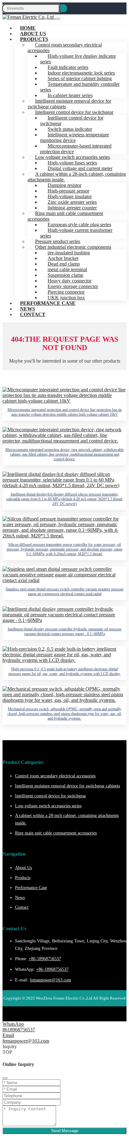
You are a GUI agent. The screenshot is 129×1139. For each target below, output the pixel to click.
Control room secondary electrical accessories (65, 47)
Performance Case (47, 303)
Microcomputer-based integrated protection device (75, 148)
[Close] (5, 1078)
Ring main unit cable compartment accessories (65, 216)
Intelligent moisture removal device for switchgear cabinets (69, 103)
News (20, 897)
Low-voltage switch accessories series (48, 806)
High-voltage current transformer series (76, 232)
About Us (23, 867)
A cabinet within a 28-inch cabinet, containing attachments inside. (77, 176)
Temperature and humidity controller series (80, 86)
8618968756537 (19, 1029)
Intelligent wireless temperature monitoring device (74, 137)
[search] (63, 8)
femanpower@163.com (50, 980)
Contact (32, 314)
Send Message (64, 1130)
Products (34, 39)
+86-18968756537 (44, 958)
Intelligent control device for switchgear (71, 120)
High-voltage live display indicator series (78, 58)
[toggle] (57, 19)
